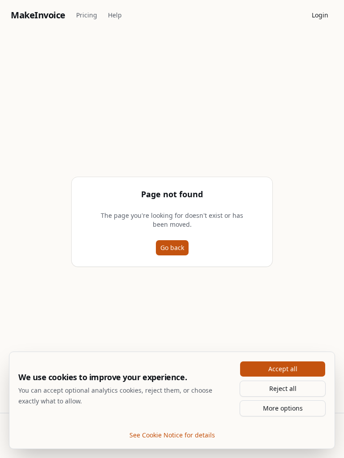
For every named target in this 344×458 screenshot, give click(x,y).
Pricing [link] (86, 15)
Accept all (282, 369)
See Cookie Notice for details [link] (172, 435)
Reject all (283, 388)
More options (283, 408)
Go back (172, 247)
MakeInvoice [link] (38, 15)
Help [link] (115, 15)
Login (320, 15)
